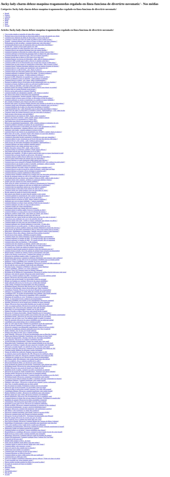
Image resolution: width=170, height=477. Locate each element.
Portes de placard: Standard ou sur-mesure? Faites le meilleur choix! (26, 325)
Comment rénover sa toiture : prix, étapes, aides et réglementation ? (25, 80)
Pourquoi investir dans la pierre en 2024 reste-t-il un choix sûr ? (24, 57)
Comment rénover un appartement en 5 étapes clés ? (21, 119)
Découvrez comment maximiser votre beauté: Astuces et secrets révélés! (27, 412)
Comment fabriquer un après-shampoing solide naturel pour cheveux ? (26, 160)
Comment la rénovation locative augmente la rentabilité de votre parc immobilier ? (30, 137)
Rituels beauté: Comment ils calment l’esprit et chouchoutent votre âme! (27, 252)
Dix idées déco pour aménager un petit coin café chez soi (22, 215)
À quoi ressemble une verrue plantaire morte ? (19, 460)
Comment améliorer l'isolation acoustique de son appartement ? (24, 125)
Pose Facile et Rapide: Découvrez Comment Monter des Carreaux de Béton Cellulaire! (32, 421)
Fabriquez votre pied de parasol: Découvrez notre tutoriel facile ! (25, 274)
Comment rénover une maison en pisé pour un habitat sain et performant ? (27, 185)
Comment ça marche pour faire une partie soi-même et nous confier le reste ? (28, 39)
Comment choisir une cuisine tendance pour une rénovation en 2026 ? (26, 190)
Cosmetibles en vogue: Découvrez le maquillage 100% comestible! (25, 295)
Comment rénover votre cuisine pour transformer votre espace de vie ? (26, 68)
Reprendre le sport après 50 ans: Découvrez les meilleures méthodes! (26, 403)
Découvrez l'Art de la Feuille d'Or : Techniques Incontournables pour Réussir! (29, 416)
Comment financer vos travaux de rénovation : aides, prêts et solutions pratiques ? (30, 59)
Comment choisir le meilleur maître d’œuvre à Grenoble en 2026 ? (25, 210)
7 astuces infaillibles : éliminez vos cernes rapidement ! (22, 268)
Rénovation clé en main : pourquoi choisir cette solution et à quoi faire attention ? (30, 133)
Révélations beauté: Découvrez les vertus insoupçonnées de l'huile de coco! (28, 366)
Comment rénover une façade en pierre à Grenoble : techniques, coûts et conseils (30, 164)
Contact (7, 469)
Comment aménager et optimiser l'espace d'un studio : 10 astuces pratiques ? (28, 73)
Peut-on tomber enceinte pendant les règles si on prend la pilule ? (25, 462)
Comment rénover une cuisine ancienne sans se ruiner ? (22, 146)
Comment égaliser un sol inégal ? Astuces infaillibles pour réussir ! (25, 430)
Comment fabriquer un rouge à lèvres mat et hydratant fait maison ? (25, 212)
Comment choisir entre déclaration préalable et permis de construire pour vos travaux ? (31, 105)
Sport (6, 24)
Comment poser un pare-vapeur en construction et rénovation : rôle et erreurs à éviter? (31, 64)
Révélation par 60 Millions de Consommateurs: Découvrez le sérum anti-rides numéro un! (32, 263)
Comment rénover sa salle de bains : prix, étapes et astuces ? (23, 70)
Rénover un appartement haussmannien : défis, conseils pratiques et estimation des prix (31, 123)
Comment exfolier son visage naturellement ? (19, 206)
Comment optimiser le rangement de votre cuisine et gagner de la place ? (27, 196)
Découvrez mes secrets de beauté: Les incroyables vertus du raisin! (25, 387)
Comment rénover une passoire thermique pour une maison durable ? (26, 50)
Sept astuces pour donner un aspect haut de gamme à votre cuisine (25, 194)
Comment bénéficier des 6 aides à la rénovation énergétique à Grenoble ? (27, 107)
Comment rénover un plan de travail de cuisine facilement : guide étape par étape (30, 169)
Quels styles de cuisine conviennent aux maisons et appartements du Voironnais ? (30, 183)
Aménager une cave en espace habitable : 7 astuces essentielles (24, 201)
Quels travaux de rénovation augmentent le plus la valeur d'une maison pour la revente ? (32, 229)
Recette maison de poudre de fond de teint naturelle (20, 192)
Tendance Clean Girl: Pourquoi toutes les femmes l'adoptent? (23, 270)
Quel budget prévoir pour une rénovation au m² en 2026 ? (23, 151)
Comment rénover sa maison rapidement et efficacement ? (23, 172)
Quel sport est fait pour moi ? (14, 439)
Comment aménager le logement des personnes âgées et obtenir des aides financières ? (31, 54)
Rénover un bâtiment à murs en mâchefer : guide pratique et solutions (26, 78)
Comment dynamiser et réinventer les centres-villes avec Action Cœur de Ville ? (29, 52)
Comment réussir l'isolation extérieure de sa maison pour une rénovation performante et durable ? (35, 174)
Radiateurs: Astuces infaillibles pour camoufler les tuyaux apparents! (26, 261)
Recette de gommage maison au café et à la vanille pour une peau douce (27, 176)
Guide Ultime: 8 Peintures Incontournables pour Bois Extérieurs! (25, 284)
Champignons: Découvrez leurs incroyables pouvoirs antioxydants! (25, 402)
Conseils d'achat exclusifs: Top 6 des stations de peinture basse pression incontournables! (32, 251)
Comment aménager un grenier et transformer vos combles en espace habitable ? (29, 100)
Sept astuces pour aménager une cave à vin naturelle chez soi (23, 219)
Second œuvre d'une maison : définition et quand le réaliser (23, 235)
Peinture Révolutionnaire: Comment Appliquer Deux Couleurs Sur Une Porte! (29, 437)
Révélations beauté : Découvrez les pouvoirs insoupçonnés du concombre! (28, 316)
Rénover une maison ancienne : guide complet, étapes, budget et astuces (27, 117)
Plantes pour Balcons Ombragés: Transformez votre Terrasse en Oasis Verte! (28, 336)
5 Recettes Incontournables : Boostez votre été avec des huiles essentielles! (28, 338)
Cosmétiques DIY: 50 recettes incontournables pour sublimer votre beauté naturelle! (31, 293)
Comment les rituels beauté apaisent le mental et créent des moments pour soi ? (29, 249)
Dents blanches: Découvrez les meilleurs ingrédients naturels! (24, 339)
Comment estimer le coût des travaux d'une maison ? (21, 135)
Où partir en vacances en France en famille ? (18, 464)
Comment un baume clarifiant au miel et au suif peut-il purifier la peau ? (27, 84)
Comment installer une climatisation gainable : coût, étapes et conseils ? (27, 93)
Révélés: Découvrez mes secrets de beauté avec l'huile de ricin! (24, 368)
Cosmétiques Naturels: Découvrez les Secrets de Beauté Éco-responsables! (28, 290)
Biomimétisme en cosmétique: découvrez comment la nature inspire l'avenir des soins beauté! (33, 432)
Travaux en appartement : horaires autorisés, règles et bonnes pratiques (26, 96)
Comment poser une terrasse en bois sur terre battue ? (21, 451)
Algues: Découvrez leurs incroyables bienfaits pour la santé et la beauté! (27, 304)
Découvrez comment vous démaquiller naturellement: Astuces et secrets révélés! (29, 327)
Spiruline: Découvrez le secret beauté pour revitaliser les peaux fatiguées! (27, 302)
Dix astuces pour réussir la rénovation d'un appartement (22, 94)
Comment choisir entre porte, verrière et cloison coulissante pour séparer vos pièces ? (31, 220)
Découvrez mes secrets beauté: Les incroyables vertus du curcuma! (25, 279)
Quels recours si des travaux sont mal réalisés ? (19, 114)
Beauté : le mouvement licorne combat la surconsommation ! (23, 299)
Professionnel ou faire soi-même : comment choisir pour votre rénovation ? (28, 43)
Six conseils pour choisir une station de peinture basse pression (24, 247)
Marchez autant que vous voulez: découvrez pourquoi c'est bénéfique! (26, 394)
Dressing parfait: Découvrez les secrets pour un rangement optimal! (25, 373)
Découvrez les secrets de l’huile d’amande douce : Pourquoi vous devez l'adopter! (30, 371)
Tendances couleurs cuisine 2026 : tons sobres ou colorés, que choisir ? (27, 213)
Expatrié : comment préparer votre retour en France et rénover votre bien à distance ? (31, 41)
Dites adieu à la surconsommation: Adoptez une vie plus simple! (24, 309)
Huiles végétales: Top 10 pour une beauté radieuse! (20, 331)
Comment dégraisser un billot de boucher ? (18, 453)
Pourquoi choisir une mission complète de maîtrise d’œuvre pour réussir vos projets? (31, 87)
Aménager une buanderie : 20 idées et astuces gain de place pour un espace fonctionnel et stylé (34, 153)
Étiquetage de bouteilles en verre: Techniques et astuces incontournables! (27, 297)
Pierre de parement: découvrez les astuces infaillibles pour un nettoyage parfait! (29, 320)
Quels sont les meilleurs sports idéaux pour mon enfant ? (22, 442)
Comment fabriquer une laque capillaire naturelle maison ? (23, 144)
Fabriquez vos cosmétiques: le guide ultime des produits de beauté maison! (28, 291)
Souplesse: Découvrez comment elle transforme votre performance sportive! (28, 409)
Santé (6, 22)
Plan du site (8, 473)
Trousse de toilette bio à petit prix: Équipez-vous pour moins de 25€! (26, 352)
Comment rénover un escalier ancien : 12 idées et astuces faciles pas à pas (27, 226)
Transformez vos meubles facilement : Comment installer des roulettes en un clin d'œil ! (32, 375)
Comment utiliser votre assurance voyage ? (18, 446)
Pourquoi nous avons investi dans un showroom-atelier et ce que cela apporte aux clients (32, 36)
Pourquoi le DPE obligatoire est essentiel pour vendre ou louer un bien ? (27, 77)
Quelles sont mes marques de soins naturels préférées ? (22, 181)
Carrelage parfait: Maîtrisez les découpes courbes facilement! (23, 350)
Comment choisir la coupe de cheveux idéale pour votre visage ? (25, 444)
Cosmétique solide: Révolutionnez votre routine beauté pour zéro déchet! (27, 359)
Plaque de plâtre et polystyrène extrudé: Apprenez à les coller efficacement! (28, 389)
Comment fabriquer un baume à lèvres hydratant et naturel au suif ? (25, 171)
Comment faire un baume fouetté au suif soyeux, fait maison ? (24, 155)
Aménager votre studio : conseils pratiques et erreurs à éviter (23, 130)
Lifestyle (7, 17)
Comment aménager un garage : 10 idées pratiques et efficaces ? (24, 75)
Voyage (7, 26)
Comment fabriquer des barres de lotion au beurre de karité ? (23, 197)
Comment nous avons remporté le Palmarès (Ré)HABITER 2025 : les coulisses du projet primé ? (35, 162)
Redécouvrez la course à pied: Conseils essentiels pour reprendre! (25, 433)
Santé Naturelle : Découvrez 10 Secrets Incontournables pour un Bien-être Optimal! (31, 334)
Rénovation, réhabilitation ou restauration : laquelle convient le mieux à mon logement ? (32, 231)
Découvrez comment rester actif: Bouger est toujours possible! (24, 414)
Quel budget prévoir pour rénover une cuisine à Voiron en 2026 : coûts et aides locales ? (32, 178)
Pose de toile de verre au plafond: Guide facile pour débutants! (24, 265)
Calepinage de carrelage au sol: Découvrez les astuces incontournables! (27, 357)
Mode (6, 20)
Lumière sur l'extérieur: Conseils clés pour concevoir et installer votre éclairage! (29, 345)
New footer (8, 465)
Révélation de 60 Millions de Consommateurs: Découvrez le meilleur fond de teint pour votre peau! (35, 272)
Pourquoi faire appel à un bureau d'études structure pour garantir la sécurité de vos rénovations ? (34, 103)
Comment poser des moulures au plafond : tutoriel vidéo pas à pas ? (26, 244)
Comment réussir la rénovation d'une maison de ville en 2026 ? (24, 188)
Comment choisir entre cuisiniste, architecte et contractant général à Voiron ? (28, 180)
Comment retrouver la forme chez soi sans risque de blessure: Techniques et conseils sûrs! (32, 398)
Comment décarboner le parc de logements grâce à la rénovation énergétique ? (29, 45)
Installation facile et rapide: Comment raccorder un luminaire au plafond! (27, 370)
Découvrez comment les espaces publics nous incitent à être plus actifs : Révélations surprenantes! (35, 315)
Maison (7, 19)
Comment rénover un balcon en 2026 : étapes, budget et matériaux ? (26, 199)
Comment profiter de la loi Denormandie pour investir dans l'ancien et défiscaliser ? (30, 62)
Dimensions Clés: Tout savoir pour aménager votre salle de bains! (25, 307)
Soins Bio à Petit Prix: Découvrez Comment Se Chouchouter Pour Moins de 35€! (30, 348)
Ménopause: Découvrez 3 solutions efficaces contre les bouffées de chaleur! (28, 435)
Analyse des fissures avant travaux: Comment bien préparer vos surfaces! (27, 254)
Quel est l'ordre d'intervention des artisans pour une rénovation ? (24, 158)
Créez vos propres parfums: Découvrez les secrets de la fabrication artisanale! (29, 306)
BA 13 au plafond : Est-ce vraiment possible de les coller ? (23, 361)
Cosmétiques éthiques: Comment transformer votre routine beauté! (25, 380)
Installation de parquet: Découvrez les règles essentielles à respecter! (26, 400)
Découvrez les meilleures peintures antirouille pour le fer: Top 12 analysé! (27, 329)
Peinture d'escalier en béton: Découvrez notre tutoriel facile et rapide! (26, 311)
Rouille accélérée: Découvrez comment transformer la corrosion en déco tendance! (30, 405)
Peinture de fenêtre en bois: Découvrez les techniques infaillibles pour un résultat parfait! (32, 259)
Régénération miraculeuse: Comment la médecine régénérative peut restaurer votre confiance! (34, 258)
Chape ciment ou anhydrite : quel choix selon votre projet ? (23, 86)
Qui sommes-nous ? (11, 471)
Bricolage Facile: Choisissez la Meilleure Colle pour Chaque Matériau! (27, 267)
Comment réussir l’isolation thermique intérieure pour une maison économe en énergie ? (32, 66)
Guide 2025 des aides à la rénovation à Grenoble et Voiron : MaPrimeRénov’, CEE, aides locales (35, 110)
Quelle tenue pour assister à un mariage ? (17, 449)
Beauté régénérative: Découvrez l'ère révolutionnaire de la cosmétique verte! (28, 396)
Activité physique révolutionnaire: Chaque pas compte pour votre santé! (27, 341)
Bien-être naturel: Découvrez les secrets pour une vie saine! (23, 418)
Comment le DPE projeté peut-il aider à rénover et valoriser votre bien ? (27, 61)
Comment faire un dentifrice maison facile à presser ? (21, 165)
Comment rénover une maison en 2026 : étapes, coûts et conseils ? (25, 116)
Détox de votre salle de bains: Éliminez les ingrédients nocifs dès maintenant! (28, 323)
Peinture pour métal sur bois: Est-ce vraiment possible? (22, 332)
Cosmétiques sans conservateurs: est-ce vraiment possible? (23, 322)
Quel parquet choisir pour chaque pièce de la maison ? (21, 208)
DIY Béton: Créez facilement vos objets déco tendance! (22, 410)
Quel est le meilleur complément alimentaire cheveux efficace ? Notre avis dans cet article (32, 458)
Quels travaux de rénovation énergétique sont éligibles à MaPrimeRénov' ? (28, 142)
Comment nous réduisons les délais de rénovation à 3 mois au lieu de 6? (27, 38)
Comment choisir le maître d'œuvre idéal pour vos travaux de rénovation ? (28, 157)
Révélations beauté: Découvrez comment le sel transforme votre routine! (27, 377)
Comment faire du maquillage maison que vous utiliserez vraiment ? (26, 187)
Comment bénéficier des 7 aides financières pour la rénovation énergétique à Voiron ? (31, 109)
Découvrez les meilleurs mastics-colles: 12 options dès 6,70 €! (24, 256)
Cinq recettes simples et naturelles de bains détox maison (22, 34)
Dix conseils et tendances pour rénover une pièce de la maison (24, 101)
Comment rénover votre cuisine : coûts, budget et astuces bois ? (24, 141)
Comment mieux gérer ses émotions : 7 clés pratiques (21, 242)
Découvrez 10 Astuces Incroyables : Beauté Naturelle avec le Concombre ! (28, 313)
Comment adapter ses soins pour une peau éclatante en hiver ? (24, 222)
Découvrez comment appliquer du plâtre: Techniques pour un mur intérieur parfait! (30, 275)
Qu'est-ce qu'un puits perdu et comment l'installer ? (20, 91)
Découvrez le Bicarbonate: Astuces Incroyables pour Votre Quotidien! (26, 288)
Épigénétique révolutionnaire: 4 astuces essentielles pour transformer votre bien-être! (31, 423)
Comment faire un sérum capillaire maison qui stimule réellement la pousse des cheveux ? (32, 228)
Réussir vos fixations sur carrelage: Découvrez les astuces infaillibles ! (26, 281)
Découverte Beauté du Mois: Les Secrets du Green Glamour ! (24, 362)
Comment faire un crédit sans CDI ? (16, 457)
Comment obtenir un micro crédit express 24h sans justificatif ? (24, 455)
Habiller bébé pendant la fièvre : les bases (17, 441)
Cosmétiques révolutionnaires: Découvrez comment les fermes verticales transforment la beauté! (34, 426)
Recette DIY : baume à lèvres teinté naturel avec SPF (21, 46)
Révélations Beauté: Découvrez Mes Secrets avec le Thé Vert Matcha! (26, 286)
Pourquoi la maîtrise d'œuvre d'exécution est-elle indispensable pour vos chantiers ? (30, 82)
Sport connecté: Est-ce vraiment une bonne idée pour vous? (23, 419)
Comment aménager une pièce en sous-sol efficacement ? (22, 204)
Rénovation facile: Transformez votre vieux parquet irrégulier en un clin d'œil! (29, 343)
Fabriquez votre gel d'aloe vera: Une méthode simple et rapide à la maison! (28, 318)
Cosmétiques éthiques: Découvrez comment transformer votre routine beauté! (29, 391)
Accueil (7, 474)
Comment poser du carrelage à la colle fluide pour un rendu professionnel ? (28, 245)
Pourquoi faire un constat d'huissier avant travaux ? (20, 89)
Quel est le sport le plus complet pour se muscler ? (20, 448)
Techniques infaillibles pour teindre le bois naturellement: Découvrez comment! (29, 300)
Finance (7, 15)
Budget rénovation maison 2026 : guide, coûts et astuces (22, 148)
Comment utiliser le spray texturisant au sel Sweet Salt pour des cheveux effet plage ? (31, 139)
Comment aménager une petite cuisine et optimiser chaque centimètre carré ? (28, 167)
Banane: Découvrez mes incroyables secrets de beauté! (22, 277)
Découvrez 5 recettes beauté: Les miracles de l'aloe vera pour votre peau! (27, 346)
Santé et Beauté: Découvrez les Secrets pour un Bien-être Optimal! (25, 283)
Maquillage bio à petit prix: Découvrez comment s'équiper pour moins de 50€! (29, 355)
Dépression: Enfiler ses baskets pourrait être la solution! (22, 428)
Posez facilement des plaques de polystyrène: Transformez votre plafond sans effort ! (31, 364)
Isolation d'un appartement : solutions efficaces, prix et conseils (24, 128)
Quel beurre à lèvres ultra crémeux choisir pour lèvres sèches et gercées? (27, 233)
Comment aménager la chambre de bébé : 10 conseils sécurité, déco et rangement (30, 238)
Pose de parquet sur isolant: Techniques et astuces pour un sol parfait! (26, 386)
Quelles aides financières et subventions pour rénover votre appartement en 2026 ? (30, 126)
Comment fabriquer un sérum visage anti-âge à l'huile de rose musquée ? (27, 203)
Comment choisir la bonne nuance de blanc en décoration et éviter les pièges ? (29, 98)
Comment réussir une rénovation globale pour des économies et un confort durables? (31, 71)
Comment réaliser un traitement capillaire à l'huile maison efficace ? (25, 149)
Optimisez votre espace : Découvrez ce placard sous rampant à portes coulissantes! (30, 382)
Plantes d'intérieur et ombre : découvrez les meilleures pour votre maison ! (27, 393)
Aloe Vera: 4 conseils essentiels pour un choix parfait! (21, 384)
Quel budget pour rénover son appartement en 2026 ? (21, 121)
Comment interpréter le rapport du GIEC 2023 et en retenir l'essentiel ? (27, 55)
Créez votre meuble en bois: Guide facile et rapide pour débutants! (25, 425)
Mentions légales (10, 467)
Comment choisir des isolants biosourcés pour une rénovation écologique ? (28, 112)
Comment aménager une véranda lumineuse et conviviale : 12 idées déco (27, 224)
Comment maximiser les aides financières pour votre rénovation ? (25, 48)
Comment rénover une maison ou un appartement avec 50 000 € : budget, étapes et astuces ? (33, 132)
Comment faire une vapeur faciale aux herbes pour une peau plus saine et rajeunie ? (30, 217)
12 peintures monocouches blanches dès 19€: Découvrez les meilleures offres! (29, 354)
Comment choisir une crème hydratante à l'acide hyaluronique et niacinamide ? (29, 236)
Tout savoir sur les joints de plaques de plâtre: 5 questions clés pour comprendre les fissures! (33, 378)
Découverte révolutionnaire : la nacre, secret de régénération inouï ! (25, 407)
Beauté (7, 13)
